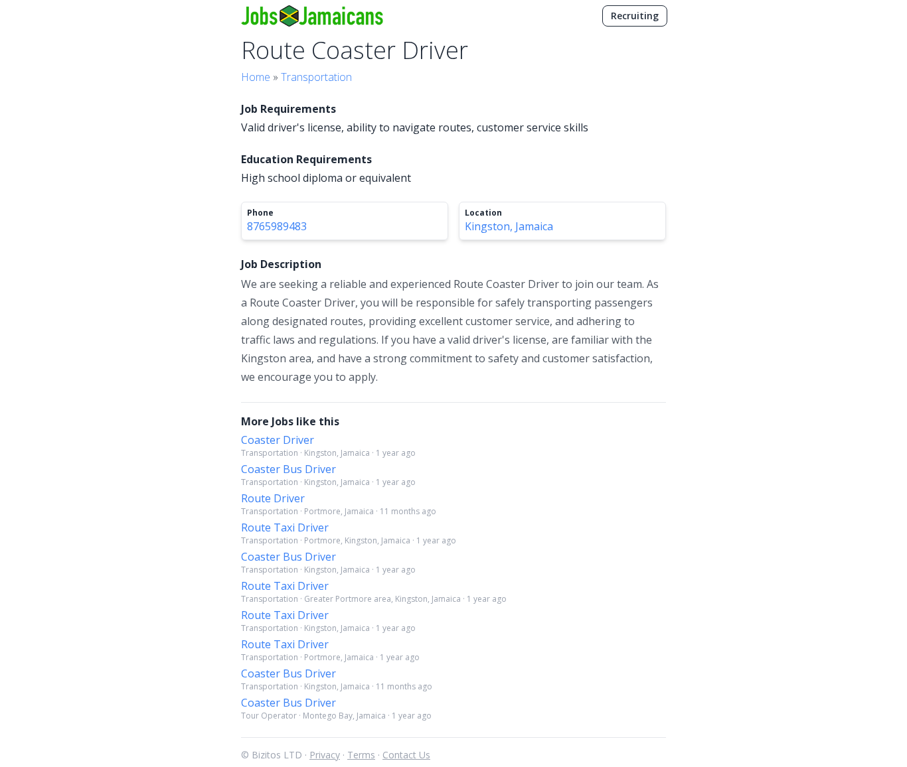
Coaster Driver (277, 440)
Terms (361, 754)
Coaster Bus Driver (288, 469)
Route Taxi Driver (285, 527)
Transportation (316, 77)
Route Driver (273, 498)
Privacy (324, 754)
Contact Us (406, 754)
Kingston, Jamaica (509, 226)
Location (483, 213)
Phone (260, 213)
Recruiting (635, 15)
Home (255, 77)
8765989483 (277, 226)
